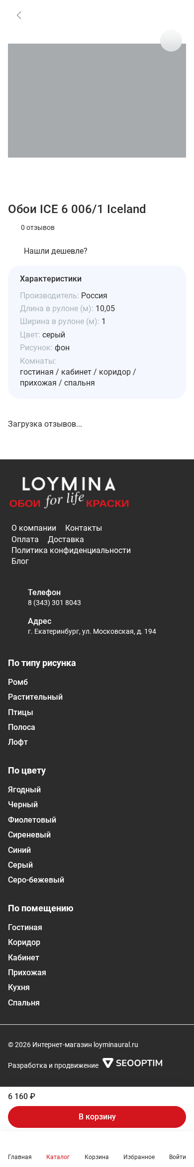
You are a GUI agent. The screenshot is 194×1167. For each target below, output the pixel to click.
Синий (19, 850)
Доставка (66, 539)
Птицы (20, 712)
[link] (19, 15)
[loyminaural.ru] (69, 493)
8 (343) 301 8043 (54, 603)
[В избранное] (171, 15)
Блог (20, 561)
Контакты (83, 528)
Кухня (19, 987)
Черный (23, 804)
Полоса (21, 727)
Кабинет (23, 957)
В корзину (97, 1116)
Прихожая (27, 972)
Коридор (24, 942)
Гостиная (25, 927)
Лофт (18, 742)
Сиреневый (29, 834)
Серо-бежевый (36, 880)
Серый (20, 865)
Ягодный (24, 789)
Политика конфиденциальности (71, 550)
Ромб (18, 682)
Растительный (35, 697)
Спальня (24, 1002)
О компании (33, 528)
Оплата (25, 539)
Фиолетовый (32, 820)
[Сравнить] (171, 41)
